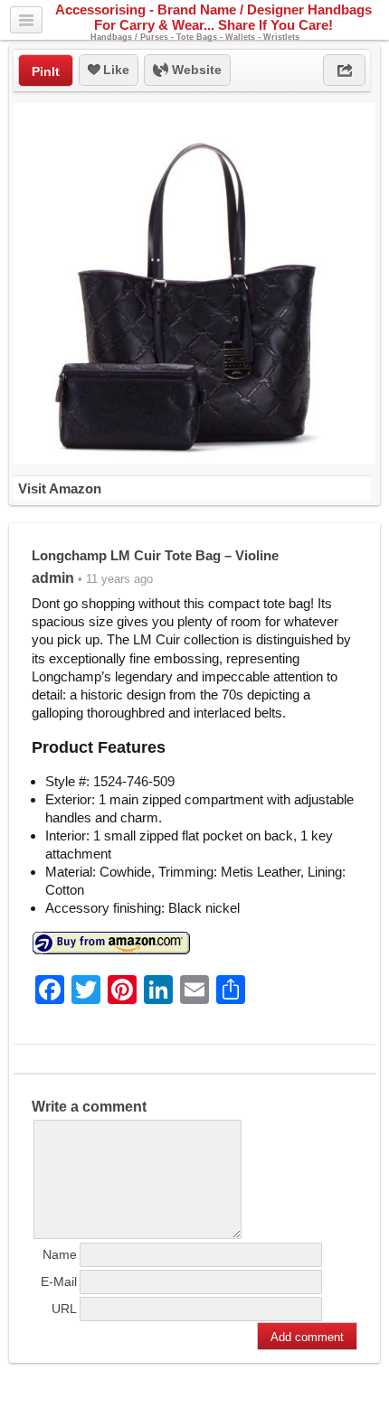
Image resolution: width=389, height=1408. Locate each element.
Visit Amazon (59, 488)
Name (60, 1254)
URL (64, 1308)
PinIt (46, 71)
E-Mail (59, 1281)
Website (195, 69)
